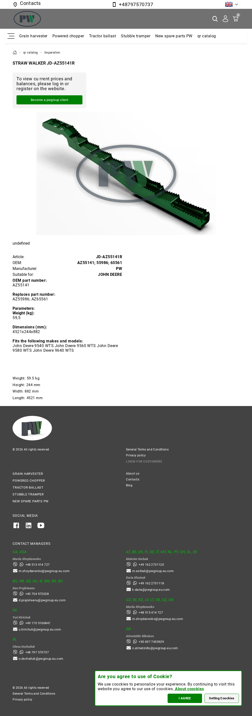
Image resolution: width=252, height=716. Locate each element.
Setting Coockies (221, 698)
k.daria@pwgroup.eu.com (151, 589)
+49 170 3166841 (38, 623)
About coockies (189, 689)
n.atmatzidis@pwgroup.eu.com (155, 648)
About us (133, 473)
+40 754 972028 (37, 594)
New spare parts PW (173, 36)
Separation (52, 52)
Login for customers (144, 461)
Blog (129, 485)
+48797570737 (136, 4)
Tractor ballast (102, 36)
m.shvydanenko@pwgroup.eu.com (44, 571)
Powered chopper (68, 36)
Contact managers (31, 544)
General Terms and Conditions (147, 449)
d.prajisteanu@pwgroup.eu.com (42, 600)
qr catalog (206, 36)
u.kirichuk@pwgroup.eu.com (40, 629)
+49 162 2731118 (151, 583)
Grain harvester (33, 36)
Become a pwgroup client (49, 100)
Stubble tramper (135, 36)
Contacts (133, 479)
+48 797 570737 (37, 652)
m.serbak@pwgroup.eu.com (152, 571)
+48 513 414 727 (37, 564)
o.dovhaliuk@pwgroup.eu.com (41, 658)
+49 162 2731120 (151, 564)
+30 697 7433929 (151, 642)
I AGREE (185, 698)
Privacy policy (136, 455)
